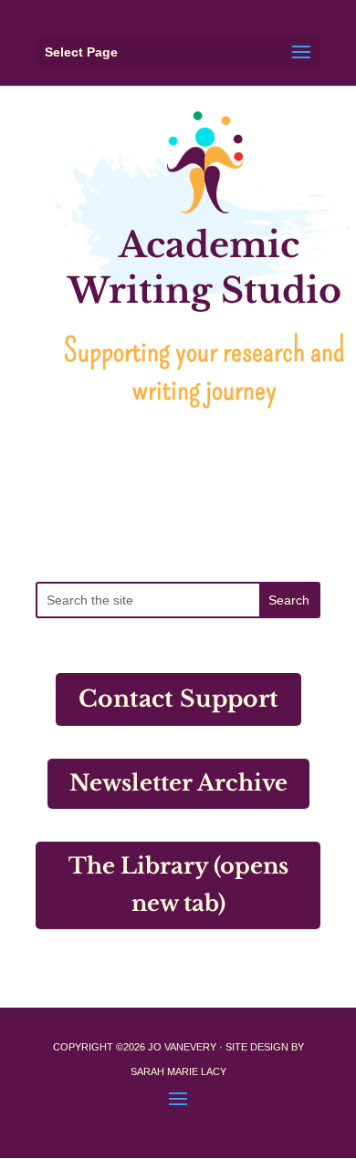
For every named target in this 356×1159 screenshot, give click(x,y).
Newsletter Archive (178, 783)
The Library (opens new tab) (178, 884)
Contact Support (178, 699)
